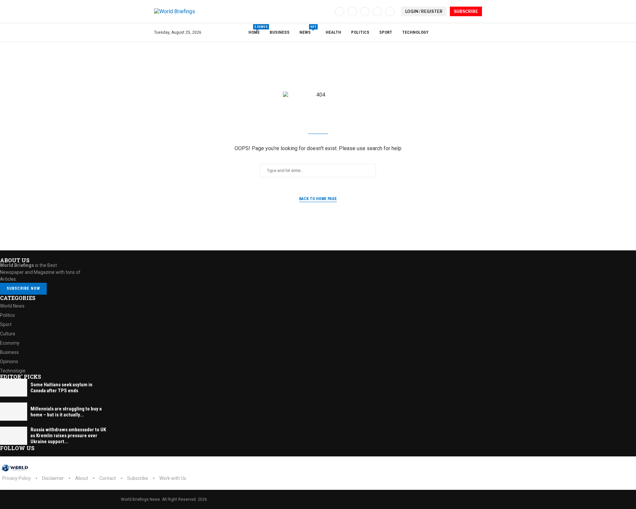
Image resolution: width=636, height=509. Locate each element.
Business (280, 32)
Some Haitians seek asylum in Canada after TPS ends (61, 388)
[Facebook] (339, 11)
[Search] (478, 32)
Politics (360, 32)
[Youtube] (377, 11)
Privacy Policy (16, 478)
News (307, 30)
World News (12, 306)
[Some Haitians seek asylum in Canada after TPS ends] (13, 388)
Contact (107, 478)
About (81, 478)
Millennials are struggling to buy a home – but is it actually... (66, 412)
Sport (385, 32)
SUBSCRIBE (466, 11)
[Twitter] (352, 11)
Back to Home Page (318, 198)
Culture (7, 333)
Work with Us (172, 478)
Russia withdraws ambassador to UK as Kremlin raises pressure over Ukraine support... (68, 436)
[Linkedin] (364, 11)
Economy (10, 343)
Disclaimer (53, 478)
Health (333, 32)
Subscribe (137, 478)
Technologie (13, 370)
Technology (415, 32)
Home (254, 30)
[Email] (390, 11)
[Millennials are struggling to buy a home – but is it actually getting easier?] (13, 412)
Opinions (9, 361)
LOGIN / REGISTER (424, 11)
